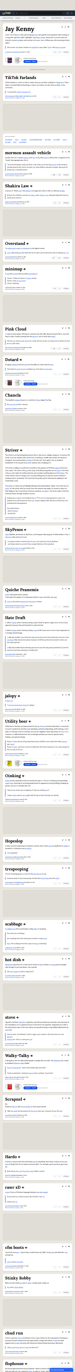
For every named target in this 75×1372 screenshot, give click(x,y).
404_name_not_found (18, 548)
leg (37, 943)
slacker (29, 460)
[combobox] (40, 13)
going (19, 369)
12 (6, 334)
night (18, 1343)
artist (36, 35)
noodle (15, 971)
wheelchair (17, 1068)
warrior (54, 165)
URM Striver (14, 517)
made (15, 1111)
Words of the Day (8, 18)
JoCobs (14, 948)
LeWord (14, 287)
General (9, 1039)
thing (47, 878)
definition (57, 1060)
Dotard (7, 373)
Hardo (6, 1175)
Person (9, 1068)
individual (14, 364)
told (20, 253)
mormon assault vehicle (11, 174)
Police (7, 781)
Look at (9, 1262)
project (28, 1107)
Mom (8, 943)
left (62, 647)
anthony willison (14, 1043)
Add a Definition (56, 18)
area (13, 929)
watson (12, 709)
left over (14, 1107)
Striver (7, 517)
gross (45, 938)
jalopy (6, 709)
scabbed (9, 929)
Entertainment (33, 18)
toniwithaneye (17, 348)
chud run (7, 1352)
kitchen (9, 1037)
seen (50, 846)
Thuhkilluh (13, 1175)
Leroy (9, 253)
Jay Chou (48, 139)
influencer (16, 1063)
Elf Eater (15, 257)
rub (48, 1283)
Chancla (7, 408)
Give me (9, 601)
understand (11, 248)
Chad (22, 637)
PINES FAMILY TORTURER (22, 96)
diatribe (15, 1266)
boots (17, 1252)
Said (37, 85)
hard (20, 537)
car (12, 701)
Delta (7, 534)
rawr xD (7, 1206)
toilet (26, 874)
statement (26, 248)
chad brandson (16, 1352)
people (45, 1192)
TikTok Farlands (9, 96)
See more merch (42, 61)
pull (12, 705)
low (55, 85)
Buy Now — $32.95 (30, 61)
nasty (43, 878)
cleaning (64, 741)
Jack (20, 1171)
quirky (41, 597)
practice (27, 1171)
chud (55, 1340)
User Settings (68, 18)
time (62, 82)
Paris (34, 541)
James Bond (18, 705)
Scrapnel (7, 1115)
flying (38, 400)
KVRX (21, 174)
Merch (67, 52)
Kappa (57, 468)
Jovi (66, 1252)
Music (44, 18)
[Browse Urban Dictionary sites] (8, 13)
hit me (15, 404)
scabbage (8, 948)
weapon (17, 400)
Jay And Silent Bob (35, 139)
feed (41, 965)
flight (28, 541)
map (7, 274)
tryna (17, 1347)
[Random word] (63, 13)
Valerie (22, 1063)
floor (60, 1111)
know (23, 281)
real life (28, 848)
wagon (26, 158)
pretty (22, 341)
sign (7, 1192)
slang (21, 1022)
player (29, 278)
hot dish (7, 976)
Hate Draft (8, 654)
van (33, 158)
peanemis (23, 601)
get (24, 369)
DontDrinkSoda (15, 799)
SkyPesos (7, 548)
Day (34, 167)
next (34, 874)
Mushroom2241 (20, 606)
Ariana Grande (40, 37)
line (42, 165)
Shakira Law (8, 202)
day (38, 726)
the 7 (65, 253)
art (24, 1107)
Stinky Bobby (8, 1291)
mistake (62, 191)
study (7, 488)
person (34, 336)
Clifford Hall (14, 976)
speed (7, 783)
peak (55, 597)
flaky (35, 929)
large (53, 965)
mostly (15, 274)
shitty (8, 701)
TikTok (19, 92)
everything (32, 274)
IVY (44, 498)
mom (11, 404)
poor (10, 537)
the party (34, 1111)
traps (11, 783)
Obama (15, 511)
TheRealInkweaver (19, 882)
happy (27, 341)
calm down (48, 369)
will (60, 1162)
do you (19, 281)
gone (58, 470)
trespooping (8, 882)
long (25, 364)
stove (6, 1043)
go (18, 1197)
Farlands (25, 92)
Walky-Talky (8, 1077)
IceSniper (14, 1115)
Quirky (7, 594)
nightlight (34, 47)
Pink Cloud (8, 348)
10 (10, 853)
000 (50, 541)
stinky (29, 1283)
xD (43, 1197)
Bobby (21, 1287)
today (32, 1171)
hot (19, 971)
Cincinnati (10, 640)
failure (62, 473)
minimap (7, 287)
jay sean (8, 142)
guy (14, 341)
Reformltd (16, 202)
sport (36, 630)
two (37, 1192)
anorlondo (17, 1291)
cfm (17, 1262)
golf (29, 729)
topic (18, 248)
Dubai (33, 195)
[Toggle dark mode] (71, 13)
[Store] (67, 13)
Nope (15, 747)
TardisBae (14, 408)
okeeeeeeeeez (15, 1206)
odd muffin (16, 1077)
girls (52, 1252)
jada (49, 47)
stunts (25, 705)
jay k (14, 142)
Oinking (7, 799)
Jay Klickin (22, 142)
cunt (30, 1039)
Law (20, 191)
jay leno (24, 139)
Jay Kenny (8, 52)
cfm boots (8, 1266)
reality (53, 336)
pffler (14, 654)
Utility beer (8, 754)
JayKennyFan (16, 52)
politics (46, 491)
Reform (28, 191)
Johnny (14, 795)
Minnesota (8, 965)
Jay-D (65, 139)
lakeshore (16, 754)
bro (29, 92)
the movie (32, 601)
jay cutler (57, 139)
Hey (8, 1287)
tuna (11, 971)
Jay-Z (17, 139)
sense (51, 364)
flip (47, 400)
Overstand (8, 257)
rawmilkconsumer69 (17, 857)
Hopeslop (7, 857)
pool (12, 744)
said (6, 1030)
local (17, 40)
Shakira (42, 195)
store (19, 1338)
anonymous (14, 373)
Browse (18, 18)
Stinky (16, 1287)
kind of (46, 158)
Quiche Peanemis (10, 606)
